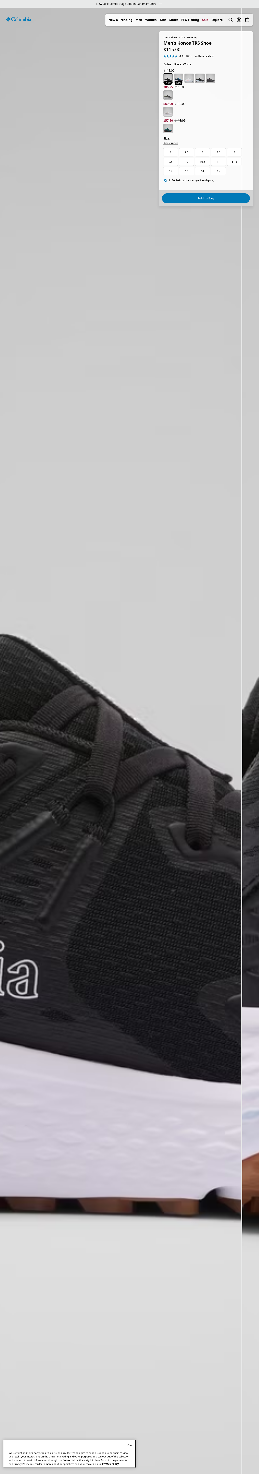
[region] (129, 741)
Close (130, 1445)
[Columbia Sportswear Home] (18, 19)
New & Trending (120, 20)
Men (139, 20)
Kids (163, 20)
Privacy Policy (110, 1464)
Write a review (204, 56)
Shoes (173, 20)
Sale (205, 20)
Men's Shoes (170, 37)
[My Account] (239, 20)
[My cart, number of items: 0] (247, 20)
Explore (217, 20)
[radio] (168, 78)
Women (151, 20)
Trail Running (189, 37)
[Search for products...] (230, 20)
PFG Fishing (190, 20)
